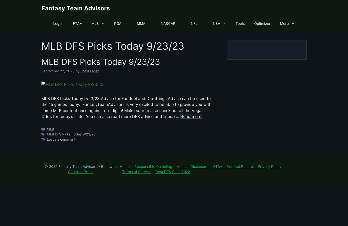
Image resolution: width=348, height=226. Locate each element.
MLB (95, 23)
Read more (191, 116)
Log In (58, 23)
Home (125, 166)
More (284, 23)
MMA (141, 23)
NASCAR (168, 23)
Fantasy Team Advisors (75, 8)
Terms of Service (136, 172)
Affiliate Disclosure (193, 166)
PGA (117, 23)
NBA (216, 23)
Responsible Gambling (153, 166)
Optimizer (262, 23)
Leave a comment (61, 139)
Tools (240, 23)
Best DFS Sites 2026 (173, 172)
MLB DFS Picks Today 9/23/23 (100, 62)
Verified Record (240, 166)
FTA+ (77, 23)
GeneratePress (80, 172)
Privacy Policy (269, 166)
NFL (194, 23)
